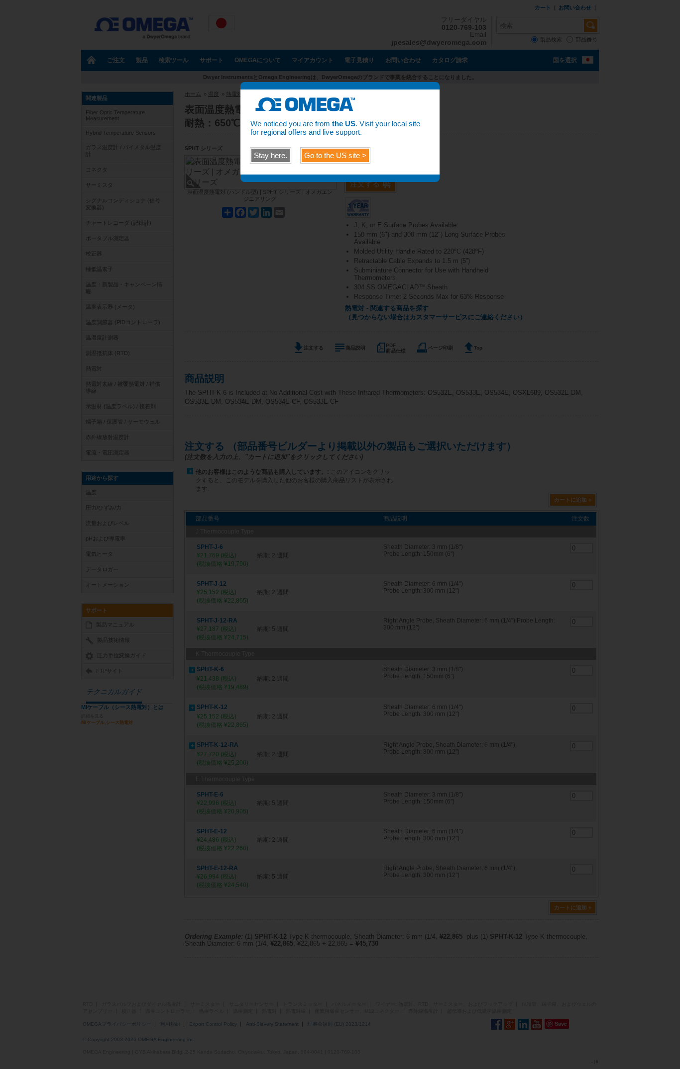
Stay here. (270, 155)
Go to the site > (335, 155)
